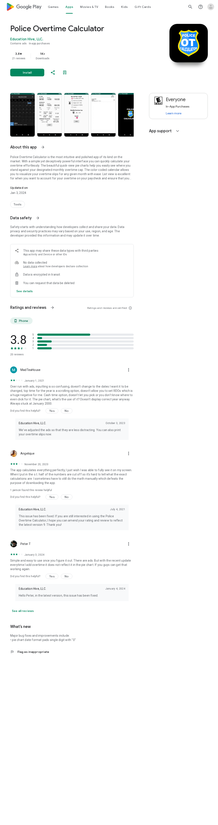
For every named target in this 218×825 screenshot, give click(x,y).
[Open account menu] (211, 7)
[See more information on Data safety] (38, 218)
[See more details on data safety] (25, 291)
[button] (22, 115)
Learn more (30, 266)
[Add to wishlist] (65, 72)
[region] (78, 56)
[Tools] (17, 204)
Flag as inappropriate (29, 652)
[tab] (53, 7)
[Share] (53, 72)
